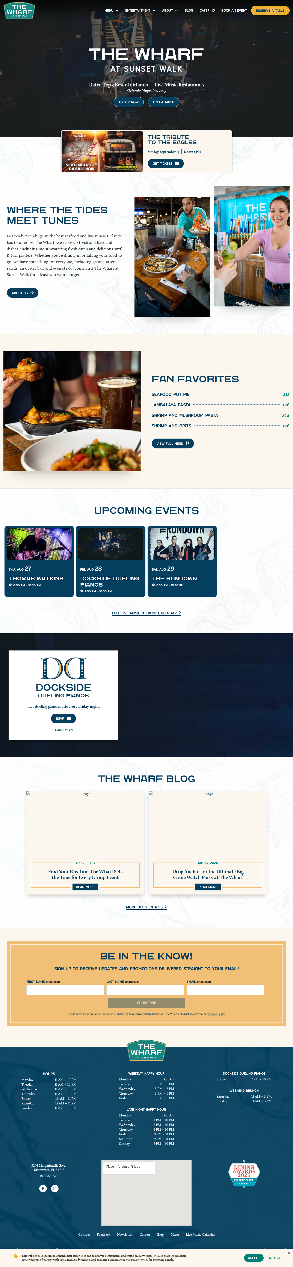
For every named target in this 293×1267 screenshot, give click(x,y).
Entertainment (137, 10)
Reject (275, 1258)
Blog (189, 10)
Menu (108, 10)
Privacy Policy (216, 1013)
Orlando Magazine (142, 90)
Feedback (103, 1234)
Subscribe (146, 1002)
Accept (254, 1258)
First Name (43, 981)
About (167, 10)
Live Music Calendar (200, 1234)
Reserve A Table (270, 10)
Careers (145, 1234)
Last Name (122, 981)
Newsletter (125, 1234)
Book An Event (234, 10)
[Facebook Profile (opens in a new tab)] (43, 1188)
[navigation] (19, 10)
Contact (84, 1234)
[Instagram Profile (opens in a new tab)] (55, 1188)
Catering (207, 10)
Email (199, 981)
